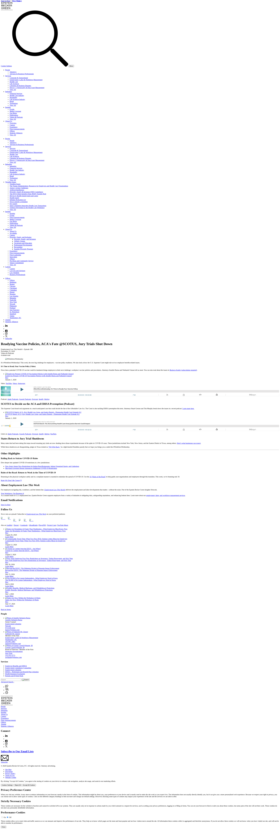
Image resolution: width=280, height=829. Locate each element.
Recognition (18, 247)
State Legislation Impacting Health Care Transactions (28, 206)
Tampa (12, 316)
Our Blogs (13, 113)
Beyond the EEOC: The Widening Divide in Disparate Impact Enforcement (31, 570)
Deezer (16, 525)
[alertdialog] (140, 808)
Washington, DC (15, 318)
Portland (12, 308)
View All (13, 90)
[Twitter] (6, 337)
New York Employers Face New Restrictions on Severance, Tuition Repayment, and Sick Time (38, 560)
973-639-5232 (10, 628)
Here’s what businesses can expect (189, 443)
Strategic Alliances (16, 133)
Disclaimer (9, 772)
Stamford (13, 314)
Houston (13, 294)
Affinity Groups (19, 241)
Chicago (12, 286)
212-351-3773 (10, 655)
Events (12, 109)
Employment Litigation (13, 624)
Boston (12, 284)
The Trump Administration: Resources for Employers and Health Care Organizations (39, 186)
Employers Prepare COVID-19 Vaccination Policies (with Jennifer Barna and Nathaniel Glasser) (38, 376)
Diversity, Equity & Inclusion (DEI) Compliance (26, 192)
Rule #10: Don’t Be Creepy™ (11, 480)
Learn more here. (188, 408)
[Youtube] (6, 329)
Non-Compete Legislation (19, 202)
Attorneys (13, 72)
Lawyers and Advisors (17, 271)
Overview (13, 123)
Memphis (13, 298)
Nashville (13, 300)
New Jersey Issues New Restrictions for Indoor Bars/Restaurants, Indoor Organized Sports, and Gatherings (42, 466)
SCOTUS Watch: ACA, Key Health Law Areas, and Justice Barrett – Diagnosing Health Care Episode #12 (42, 414)
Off (10, 817)
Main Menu (16, 1)
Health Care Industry (17, 95)
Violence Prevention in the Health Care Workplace (27, 208)
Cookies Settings (7, 785)
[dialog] (140, 783)
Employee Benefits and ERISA (16, 666)
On (5, 817)
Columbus (13, 290)
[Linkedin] (6, 326)
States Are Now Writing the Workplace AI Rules (22, 600)
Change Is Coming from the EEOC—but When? (22, 551)
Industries (8, 92)
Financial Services (16, 93)
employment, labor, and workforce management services (165, 495)
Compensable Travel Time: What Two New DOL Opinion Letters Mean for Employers (35, 541)
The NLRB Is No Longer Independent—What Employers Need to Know (30, 580)
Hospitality (13, 97)
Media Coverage (15, 111)
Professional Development (23, 245)
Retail (12, 101)
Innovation (13, 257)
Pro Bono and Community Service (21, 261)
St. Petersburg (14, 312)
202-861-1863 (10, 642)
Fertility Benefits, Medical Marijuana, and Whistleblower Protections (29, 590)
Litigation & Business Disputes (20, 86)
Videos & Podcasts (16, 117)
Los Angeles (14, 296)
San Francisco (14, 310)
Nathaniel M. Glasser (12, 634)
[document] (140, 808)
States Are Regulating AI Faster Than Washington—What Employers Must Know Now (35, 531)
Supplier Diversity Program (23, 249)
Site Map (8, 770)
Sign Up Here (5, 505)
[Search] (40, 66)
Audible (9, 525)
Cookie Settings (6, 66)
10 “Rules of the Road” (98, 477)
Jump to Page (5, 1)
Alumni (7, 320)
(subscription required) (183, 370)
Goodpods (23, 525)
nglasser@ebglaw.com (13, 644)
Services (8, 76)
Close (3, 827)
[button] (6, 687)
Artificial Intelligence (17, 190)
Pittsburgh (13, 306)
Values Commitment (17, 263)
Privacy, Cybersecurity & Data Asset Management (27, 88)
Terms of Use (10, 775)
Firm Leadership (15, 255)
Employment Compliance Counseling (18, 668)
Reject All (18, 785)
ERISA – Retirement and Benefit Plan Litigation (22, 672)
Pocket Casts (51, 525)
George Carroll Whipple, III (14, 647)
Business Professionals (17, 275)
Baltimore (13, 282)
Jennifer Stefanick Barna (13, 620)
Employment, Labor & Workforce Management (26, 80)
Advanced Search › (7, 682)
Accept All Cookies (29, 785)
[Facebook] (6, 331)
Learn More (9, 537)
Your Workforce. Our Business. (12, 493)
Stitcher (46, 399)
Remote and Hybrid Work (14, 676)
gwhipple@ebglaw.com (13, 657)
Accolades (13, 233)
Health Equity (14, 198)
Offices (12, 131)
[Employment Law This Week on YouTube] (31, 521)
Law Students (14, 273)
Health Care (14, 82)
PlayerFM (42, 525)
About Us (8, 121)
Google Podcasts (25, 399)
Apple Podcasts (12, 399)
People (7, 70)
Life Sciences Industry (17, 99)
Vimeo (15, 383)
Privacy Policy (10, 773)
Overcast (35, 399)
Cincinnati (13, 288)
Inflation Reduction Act (18, 200)
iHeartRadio (33, 525)
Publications (14, 115)
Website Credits (10, 777)
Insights (8, 107)
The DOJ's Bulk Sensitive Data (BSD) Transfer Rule (28, 194)
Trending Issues (10, 182)
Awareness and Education (23, 243)
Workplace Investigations (14, 651)
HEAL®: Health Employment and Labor (24, 196)
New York (13, 302)
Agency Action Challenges (19, 188)
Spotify (41, 399)
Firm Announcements (17, 129)
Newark (12, 304)
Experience (13, 127)
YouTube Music (62, 525)
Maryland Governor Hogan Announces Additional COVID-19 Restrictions (31, 468)
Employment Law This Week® (54, 490)
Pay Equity (13, 204)
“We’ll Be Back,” (54, 447)
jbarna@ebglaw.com (12, 630)
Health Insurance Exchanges (15, 674)
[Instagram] (6, 334)
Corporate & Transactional (19, 78)
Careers (12, 125)
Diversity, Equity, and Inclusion (20, 237)
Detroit (12, 292)
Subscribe (8, 339)
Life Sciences (14, 84)
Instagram (21, 383)
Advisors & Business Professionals (22, 74)
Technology (14, 103)
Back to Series (6, 609)
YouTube (9, 383)
